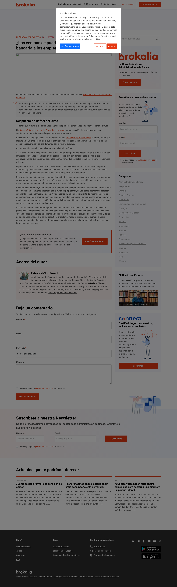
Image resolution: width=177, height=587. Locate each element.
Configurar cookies (70, 46)
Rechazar (99, 46)
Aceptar (111, 46)
